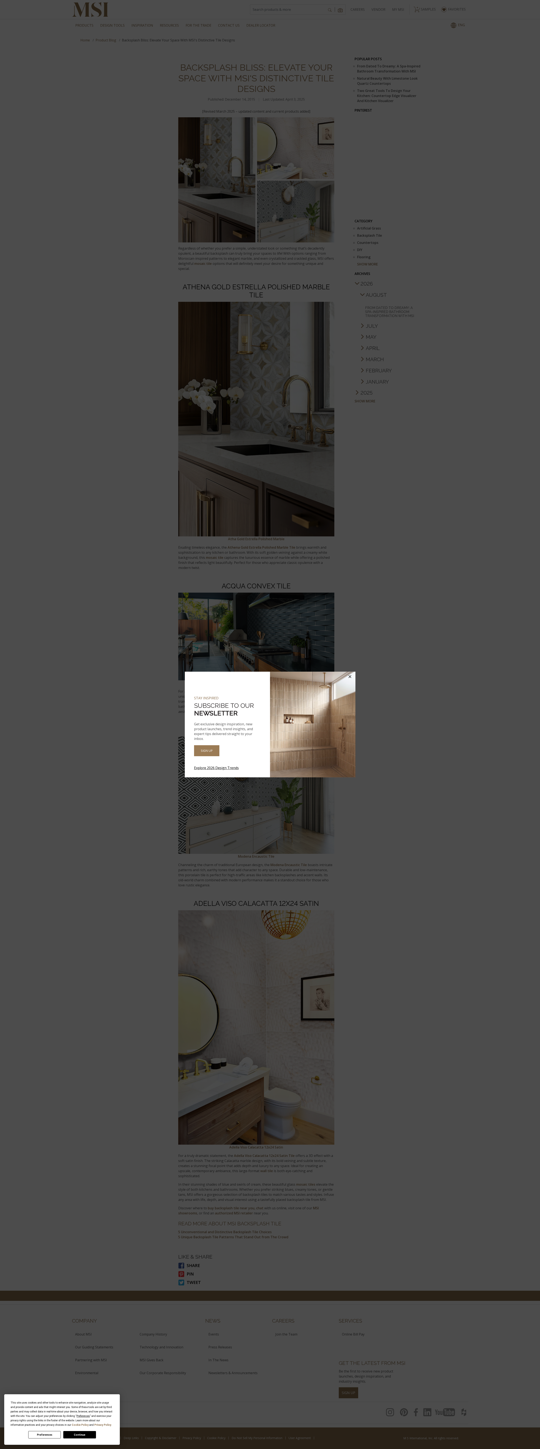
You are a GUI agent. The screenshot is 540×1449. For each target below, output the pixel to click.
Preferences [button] (83, 1416)
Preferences (44, 1434)
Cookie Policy (80, 1424)
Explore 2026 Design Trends (216, 768)
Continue (79, 1434)
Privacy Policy (102, 1424)
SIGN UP (207, 751)
